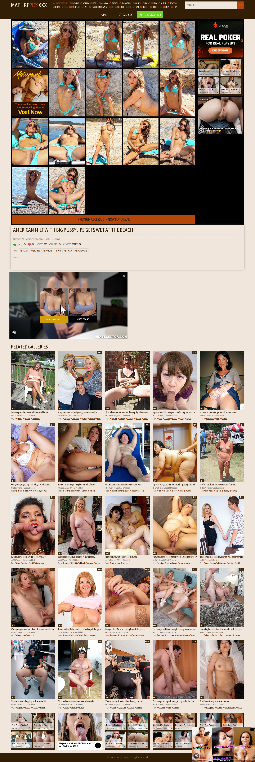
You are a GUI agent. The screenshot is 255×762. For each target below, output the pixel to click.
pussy (182, 418)
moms (95, 3)
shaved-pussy (185, 563)
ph (112, 7)
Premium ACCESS (104, 219)
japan (189, 418)
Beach (25, 251)
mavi (137, 7)
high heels (157, 7)
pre (129, 7)
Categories (125, 14)
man (155, 3)
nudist (145, 7)
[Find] (240, 5)
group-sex (170, 635)
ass (160, 491)
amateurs (209, 491)
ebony (19, 491)
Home (103, 14)
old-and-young (172, 563)
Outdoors (82, 251)
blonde (83, 563)
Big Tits (36, 251)
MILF (59, 251)
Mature (48, 251)
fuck (160, 418)
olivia (57, 7)
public (145, 418)
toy (175, 7)
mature (27, 418)
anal (66, 491)
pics (66, 7)
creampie (75, 418)
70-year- (173, 3)
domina (75, 3)
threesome (40, 563)
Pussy (69, 251)
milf (32, 563)
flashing (130, 418)
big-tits (67, 418)
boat (147, 3)
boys (214, 563)
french (115, 3)
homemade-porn (138, 491)
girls (217, 418)
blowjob (162, 707)
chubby (122, 418)
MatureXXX (29, 5)
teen (98, 418)
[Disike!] (29, 244)
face (86, 7)
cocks (72, 491)
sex (193, 635)
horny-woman (41, 491)
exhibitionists (117, 491)
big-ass (166, 491)
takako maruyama (99, 7)
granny (104, 3)
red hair (120, 7)
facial (26, 491)
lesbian (179, 635)
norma (85, 3)
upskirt (42, 707)
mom (167, 7)
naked (81, 707)
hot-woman (116, 563)
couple (138, 3)
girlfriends (210, 418)
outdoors (36, 418)
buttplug (75, 7)
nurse (163, 3)
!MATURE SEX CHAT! (150, 14)
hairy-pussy (210, 707)
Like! (19, 244)
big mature (126, 3)
